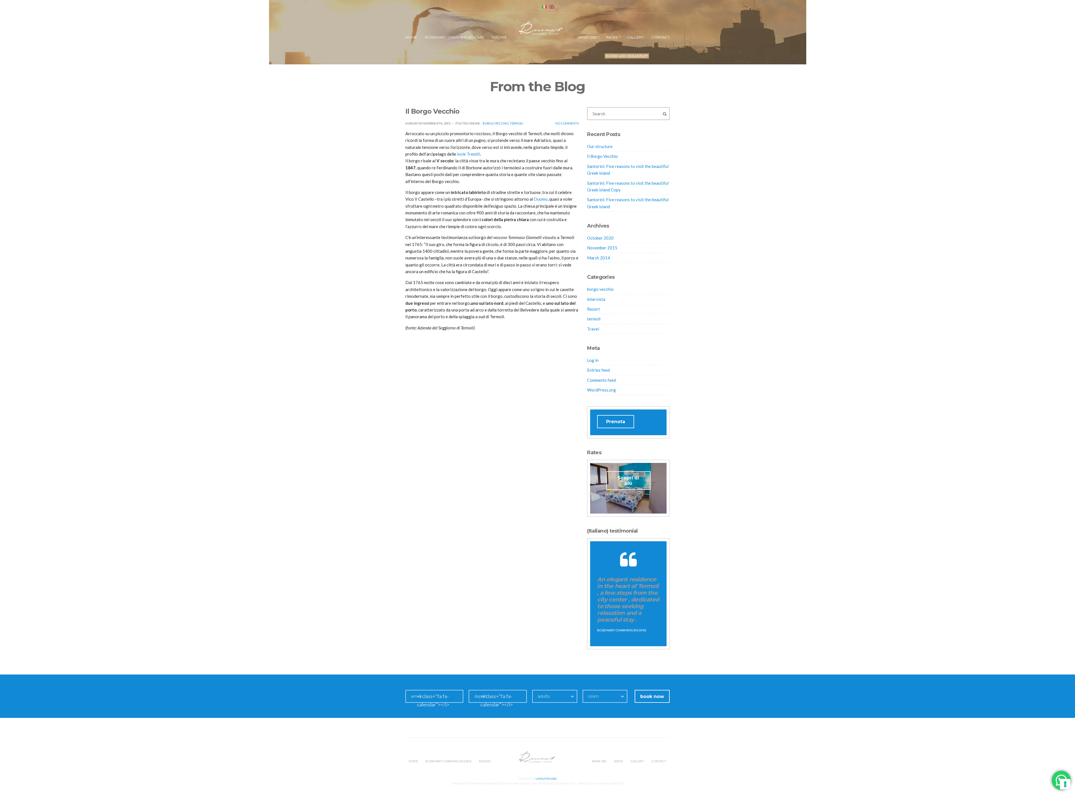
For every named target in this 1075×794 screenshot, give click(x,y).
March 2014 (598, 257)
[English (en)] (551, 6)
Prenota (615, 421)
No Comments (567, 123)
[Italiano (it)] (544, 6)
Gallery (635, 37)
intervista (596, 299)
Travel (593, 328)
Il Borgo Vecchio (602, 156)
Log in (593, 360)
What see (587, 37)
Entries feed (598, 370)
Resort (593, 308)
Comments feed (601, 380)
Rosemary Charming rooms (454, 37)
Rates (612, 37)
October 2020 (600, 237)
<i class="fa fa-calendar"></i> (433, 700)
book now (652, 696)
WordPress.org (601, 389)
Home (411, 37)
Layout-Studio (546, 778)
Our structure (600, 146)
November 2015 (602, 247)
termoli (516, 123)
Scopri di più (628, 480)
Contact (660, 37)
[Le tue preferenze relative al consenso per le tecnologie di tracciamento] (1065, 784)
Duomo (541, 199)
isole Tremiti (468, 153)
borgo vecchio (496, 123)
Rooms (499, 37)
